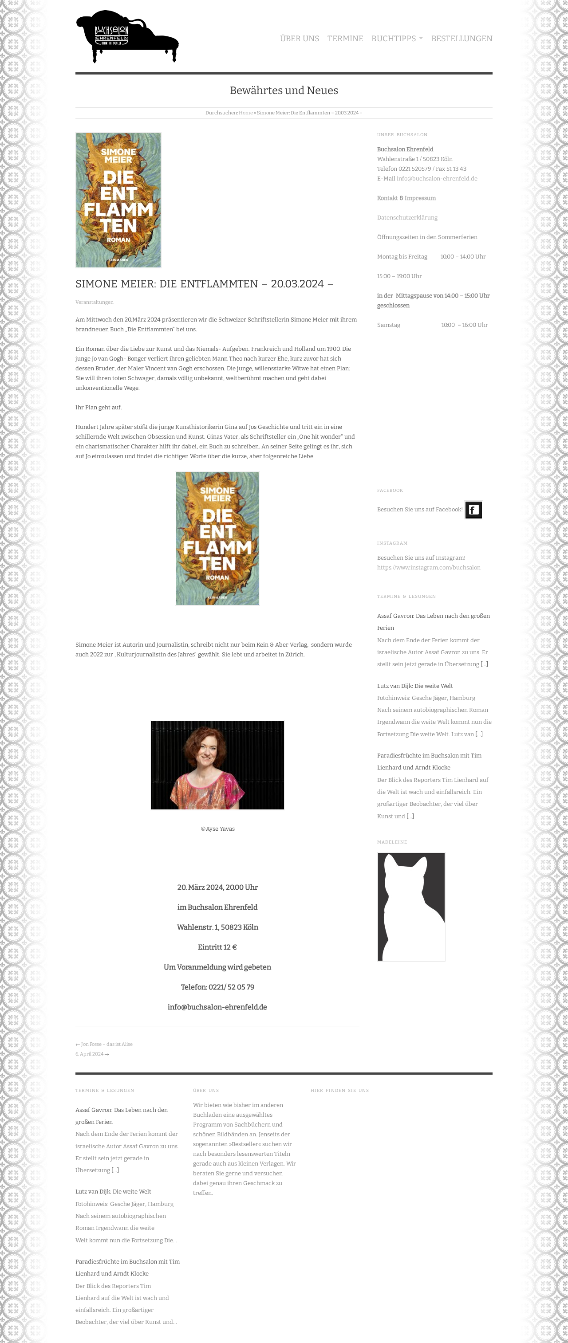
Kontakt (387, 198)
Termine (345, 38)
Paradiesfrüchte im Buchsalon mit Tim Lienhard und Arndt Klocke (429, 761)
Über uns (300, 38)
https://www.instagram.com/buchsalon (429, 567)
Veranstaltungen (94, 302)
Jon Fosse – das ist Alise (107, 1044)
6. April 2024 (89, 1054)
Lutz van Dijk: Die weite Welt (415, 686)
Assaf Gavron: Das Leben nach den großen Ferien (433, 622)
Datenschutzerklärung (407, 217)
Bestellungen (462, 38)
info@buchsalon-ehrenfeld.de (437, 178)
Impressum (420, 198)
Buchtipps (393, 38)
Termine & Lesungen (406, 596)
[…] (484, 664)
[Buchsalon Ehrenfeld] (127, 34)
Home (246, 113)
